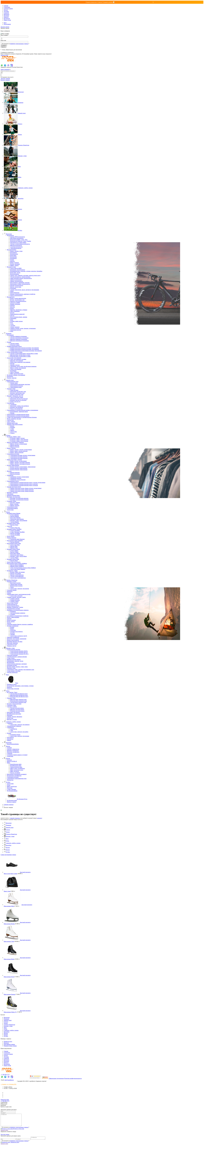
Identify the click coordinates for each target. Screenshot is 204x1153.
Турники (9, 747)
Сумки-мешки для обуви (13, 671)
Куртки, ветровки (15, 264)
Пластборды (10, 737)
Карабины (13, 611)
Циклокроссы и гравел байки (18, 242)
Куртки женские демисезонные (18, 468)
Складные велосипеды (16, 246)
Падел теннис (11, 536)
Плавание (20, 102)
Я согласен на (15, 43)
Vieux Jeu (9, 526)
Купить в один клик (18, 1128)
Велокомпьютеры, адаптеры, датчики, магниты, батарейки (26, 271)
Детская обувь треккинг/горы (18, 702)
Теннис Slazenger (11, 537)
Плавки (9, 342)
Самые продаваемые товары (8, 854)
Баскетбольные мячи (15, 764)
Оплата (6, 10)
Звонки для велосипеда (16, 281)
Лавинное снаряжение (13, 637)
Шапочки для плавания (16, 360)
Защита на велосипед (16, 279)
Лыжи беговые (14, 390)
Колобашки (13, 370)
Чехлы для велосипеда (16, 295)
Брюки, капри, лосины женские (18, 451)
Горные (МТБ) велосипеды (17, 236)
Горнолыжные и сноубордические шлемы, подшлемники (22, 410)
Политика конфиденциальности (73, 1078)
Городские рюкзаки (12, 655)
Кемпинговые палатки (16, 585)
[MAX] (11, 65)
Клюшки (12, 427)
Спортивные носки (12, 507)
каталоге (39, 818)
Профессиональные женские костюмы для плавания (24, 347)
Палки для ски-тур (15, 401)
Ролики (9, 733)
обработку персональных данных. (19, 43)
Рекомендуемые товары (10, 1045)
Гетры (8, 785)
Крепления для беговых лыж (18, 391)
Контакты (6, 14)
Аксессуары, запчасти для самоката (19, 724)
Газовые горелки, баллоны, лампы (16, 597)
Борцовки (9, 715)
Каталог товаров (5, 78)
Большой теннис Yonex (13, 523)
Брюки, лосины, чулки (16, 251)
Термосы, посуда (11, 646)
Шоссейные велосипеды (17, 238)
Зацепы (9, 623)
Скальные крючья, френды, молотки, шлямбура (20, 624)
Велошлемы (13, 256)
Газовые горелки (14, 598)
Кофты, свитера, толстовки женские (20, 462)
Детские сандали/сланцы (17, 708)
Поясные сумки (11, 668)
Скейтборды (10, 727)
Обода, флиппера (15, 311)
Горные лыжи (14, 383)
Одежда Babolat (14, 514)
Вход (5, 22)
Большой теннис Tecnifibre (14, 529)
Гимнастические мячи (16, 767)
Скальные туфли (11, 705)
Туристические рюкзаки (13, 649)
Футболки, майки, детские (17, 438)
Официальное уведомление (56, 1078)
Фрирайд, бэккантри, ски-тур (15, 396)
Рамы (11, 319)
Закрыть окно (4, 55)
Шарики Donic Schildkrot (17, 566)
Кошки (12, 628)
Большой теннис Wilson (13, 549)
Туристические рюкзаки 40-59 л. (19, 652)
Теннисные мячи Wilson (16, 555)
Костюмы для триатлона (13, 496)
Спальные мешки (11, 590)
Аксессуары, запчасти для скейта (19, 731)
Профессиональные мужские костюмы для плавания (24, 349)
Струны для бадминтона (17, 576)
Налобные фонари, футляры (14, 641)
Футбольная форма (12, 790)
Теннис (20, 134)
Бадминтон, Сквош (12, 570)
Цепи (11, 331)
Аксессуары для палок (16, 595)
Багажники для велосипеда (17, 269)
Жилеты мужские (15, 474)
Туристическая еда (12, 604)
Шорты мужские (14, 446)
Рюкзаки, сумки (22, 156)
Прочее (20, 219)
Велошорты (13, 258)
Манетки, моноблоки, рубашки (18, 309)
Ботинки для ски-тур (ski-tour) (18, 400)
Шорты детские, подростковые (18, 444)
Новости (6, 17)
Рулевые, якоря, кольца (16, 321)
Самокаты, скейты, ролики (25, 187)
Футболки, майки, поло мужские (19, 441)
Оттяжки (12, 614)
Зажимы (9, 618)
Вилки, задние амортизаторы (18, 298)
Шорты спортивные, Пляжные (15, 442)
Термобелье (10, 475)
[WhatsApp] (2, 65)
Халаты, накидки (11, 378)
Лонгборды (10, 739)
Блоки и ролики (11, 620)
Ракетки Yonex (14, 524)
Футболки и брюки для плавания (16, 375)
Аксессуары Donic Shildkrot (17, 569)
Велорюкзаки (10, 662)
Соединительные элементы (17, 613)
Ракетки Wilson (14, 552)
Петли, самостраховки (13, 617)
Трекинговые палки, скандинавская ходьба (18, 594)
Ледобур (12, 633)
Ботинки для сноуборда (16, 407)
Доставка (6, 11)
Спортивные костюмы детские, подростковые (22, 455)
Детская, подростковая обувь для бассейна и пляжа (24, 353)
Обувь (19, 177)
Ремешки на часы (11, 684)
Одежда (20, 124)
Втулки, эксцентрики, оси (17, 299)
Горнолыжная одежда (13, 481)
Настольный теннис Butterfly (15, 540)
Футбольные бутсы (22, 799)
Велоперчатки (14, 254)
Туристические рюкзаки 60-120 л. (19, 653)
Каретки (12, 305)
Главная (6, 5)
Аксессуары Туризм (12, 603)
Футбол (20, 230)
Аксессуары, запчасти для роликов (19, 736)
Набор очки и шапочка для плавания (20, 362)
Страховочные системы (13, 608)
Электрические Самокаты (14, 726)
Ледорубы (13, 630)
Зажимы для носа (15, 365)
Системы (12, 325)
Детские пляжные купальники (18, 336)
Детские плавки (14, 343)
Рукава (12, 259)
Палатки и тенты (11, 581)
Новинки (6, 1043)
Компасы (9, 687)
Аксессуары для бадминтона (18, 577)
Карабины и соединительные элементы (18, 610)
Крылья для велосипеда (16, 285)
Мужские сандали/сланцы (17, 711)
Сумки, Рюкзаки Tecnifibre (17, 532)
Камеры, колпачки (15, 304)
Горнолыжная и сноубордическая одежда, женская (24, 484)
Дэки (11, 730)
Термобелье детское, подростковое (19, 476)
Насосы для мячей (15, 772)
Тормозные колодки (15, 329)
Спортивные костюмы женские (18, 456)
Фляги (12, 291)
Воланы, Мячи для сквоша (17, 572)
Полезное (6, 15)
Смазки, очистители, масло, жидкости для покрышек (24, 289)
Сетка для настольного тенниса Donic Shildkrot (23, 567)
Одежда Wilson (14, 550)
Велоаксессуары (11, 267)
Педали (12, 312)
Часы (19, 166)
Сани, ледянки (11, 421)
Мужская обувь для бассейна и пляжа (20, 356)
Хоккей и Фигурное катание (15, 424)
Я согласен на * (15, 1127)
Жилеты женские (15, 472)
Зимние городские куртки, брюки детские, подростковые (25, 488)
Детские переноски (12, 672)
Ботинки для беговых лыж (17, 393)
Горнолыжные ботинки (16, 385)
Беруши (12, 363)
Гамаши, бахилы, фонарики (14, 716)
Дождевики (10, 494)
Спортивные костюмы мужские (18, 458)
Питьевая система (12, 665)
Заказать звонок (5, 27)
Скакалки (9, 753)
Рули (11, 322)
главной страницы (15, 818)
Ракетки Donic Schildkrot (17, 565)
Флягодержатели (14, 292)
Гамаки (9, 593)
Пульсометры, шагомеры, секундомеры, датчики (20, 685)
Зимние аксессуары (12, 423)
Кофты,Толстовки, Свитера (14, 459)
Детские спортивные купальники (19, 337)
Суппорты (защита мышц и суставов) (17, 754)
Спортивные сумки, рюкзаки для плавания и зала (20, 669)
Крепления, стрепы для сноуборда (19, 406)
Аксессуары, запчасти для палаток (19, 588)
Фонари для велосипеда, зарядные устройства (22, 294)
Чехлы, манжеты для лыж (14, 418)
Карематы (9, 591)
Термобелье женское (15, 478)
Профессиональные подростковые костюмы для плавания (26, 350)
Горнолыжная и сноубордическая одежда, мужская (24, 485)
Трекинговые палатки (16, 584)
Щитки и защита (11, 802)
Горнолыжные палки (16, 387)
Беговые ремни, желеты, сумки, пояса (17, 666)
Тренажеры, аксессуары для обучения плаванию (23, 366)
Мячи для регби (14, 771)
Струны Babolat (14, 522)
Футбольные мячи (12, 800)
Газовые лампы (14, 601)
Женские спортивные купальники (19, 340)
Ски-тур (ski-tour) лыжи (16, 397)
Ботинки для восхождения (14, 703)
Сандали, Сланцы (12, 706)
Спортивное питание (13, 777)
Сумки (12, 428)
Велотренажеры (14, 274)
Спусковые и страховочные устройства (17, 615)
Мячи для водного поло (16, 373)
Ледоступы (10, 718)
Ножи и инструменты (13, 640)
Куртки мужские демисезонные (18, 469)
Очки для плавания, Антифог (18, 359)
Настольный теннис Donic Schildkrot (17, 563)
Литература (10, 780)
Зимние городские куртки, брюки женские (22, 489)
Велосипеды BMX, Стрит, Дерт (18, 239)
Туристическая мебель (13, 605)
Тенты (12, 587)
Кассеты (12, 307)
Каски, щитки (11, 621)
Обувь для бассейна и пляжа (14, 352)
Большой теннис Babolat (13, 513)
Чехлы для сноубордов (16, 408)
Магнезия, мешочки (12, 643)
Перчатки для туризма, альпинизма (16, 638)
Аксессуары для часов (13, 688)
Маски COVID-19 (12, 761)
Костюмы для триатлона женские (19, 498)
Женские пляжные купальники (18, 339)
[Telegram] (5, 65)
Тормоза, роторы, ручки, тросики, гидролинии (23, 328)
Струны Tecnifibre (15, 535)
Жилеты (12, 261)
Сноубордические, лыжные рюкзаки (17, 656)
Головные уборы (11, 501)
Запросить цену (14, 1142)
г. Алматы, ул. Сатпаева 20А (8, 1084)
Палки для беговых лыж (16, 394)
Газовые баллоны (15, 600)
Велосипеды (10, 235)
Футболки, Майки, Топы (13, 436)
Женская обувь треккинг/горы (18, 699)
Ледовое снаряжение (12, 625)
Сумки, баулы (11, 658)
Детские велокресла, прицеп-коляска (20, 277)
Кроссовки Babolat (15, 517)
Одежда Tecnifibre (15, 530)
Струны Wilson (14, 557)
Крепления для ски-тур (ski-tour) (19, 398)
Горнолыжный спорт (12, 381)
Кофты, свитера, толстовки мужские (20, 464)
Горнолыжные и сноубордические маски (18, 414)
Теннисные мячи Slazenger (17, 539)
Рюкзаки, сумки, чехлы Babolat (18, 520)
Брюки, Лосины (11, 448)
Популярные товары (9, 1044)
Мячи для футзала (12, 786)
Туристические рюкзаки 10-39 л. (19, 651)
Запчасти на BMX (15, 302)
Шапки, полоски (14, 505)
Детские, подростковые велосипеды (20, 244)
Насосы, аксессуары (15, 287)
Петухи (12, 315)
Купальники (10, 335)
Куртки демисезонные (13, 465)
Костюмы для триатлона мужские (19, 499)
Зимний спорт (22, 113)
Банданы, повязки (15, 502)
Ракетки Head (14, 560)
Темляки (12, 634)
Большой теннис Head (13, 559)
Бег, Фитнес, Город (12, 692)
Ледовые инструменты (16, 631)
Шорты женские (14, 445)
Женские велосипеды (16, 245)
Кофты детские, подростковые (18, 461)
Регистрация (7, 24)
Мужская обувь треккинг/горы (18, 701)
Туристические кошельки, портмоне (17, 663)
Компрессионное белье (13, 495)
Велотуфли (13, 255)
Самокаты (10, 723)
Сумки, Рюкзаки (11, 789)
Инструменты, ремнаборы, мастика (19, 282)
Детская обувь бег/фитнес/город (19, 693)
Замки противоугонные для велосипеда (21, 278)
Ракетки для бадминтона (17, 575)
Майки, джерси (14, 265)
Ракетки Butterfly (14, 542)
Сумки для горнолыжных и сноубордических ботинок (22, 417)
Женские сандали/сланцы (17, 709)
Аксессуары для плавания (14, 357)
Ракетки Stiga (13, 546)
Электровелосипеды (15, 248)
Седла (11, 324)
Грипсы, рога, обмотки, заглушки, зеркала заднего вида (25, 275)
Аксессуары (13, 431)
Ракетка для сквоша (15, 573)
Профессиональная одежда (14, 346)
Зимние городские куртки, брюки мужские (22, 491)
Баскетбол (20, 198)
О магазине (7, 7)
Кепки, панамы (14, 504)
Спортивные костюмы (13, 454)
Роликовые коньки (15, 734)
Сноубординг (10, 403)
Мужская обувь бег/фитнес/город (19, 696)
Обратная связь (5, 1099)
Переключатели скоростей (17, 314)
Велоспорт (21, 92)
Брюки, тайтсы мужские (16, 452)
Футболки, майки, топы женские (19, 439)
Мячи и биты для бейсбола (17, 768)
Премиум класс (8, 1041)
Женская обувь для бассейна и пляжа (20, 355)
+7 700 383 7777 (7, 63)
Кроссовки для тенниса (13, 712)
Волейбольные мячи (15, 765)
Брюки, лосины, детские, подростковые (21, 449)
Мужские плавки (15, 345)
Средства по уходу (12, 644)
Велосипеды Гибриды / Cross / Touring (20, 241)
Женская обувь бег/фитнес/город (19, 695)
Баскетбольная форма (13, 744)
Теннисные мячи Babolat (17, 519)
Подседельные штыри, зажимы (18, 317)
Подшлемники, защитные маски (19, 411)
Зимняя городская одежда (14, 486)
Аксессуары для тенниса (13, 562)
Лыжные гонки (11, 388)
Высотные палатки (15, 583)
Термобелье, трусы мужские (18, 479)
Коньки (12, 426)
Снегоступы (10, 420)
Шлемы (12, 413)
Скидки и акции (8, 8)
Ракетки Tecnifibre (15, 533)
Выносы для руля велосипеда (18, 301)
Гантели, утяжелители (13, 749)
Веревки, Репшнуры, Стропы (15, 607)
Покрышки (13, 318)
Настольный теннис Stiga (14, 543)
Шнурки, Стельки (12, 719)
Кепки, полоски (14, 262)
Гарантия (6, 13)
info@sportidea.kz (9, 1080)
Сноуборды (13, 404)
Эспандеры (10, 756)
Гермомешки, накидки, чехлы (15, 661)
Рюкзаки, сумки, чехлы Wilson (18, 556)
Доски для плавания (15, 369)
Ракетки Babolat (14, 516)
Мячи (8, 762)
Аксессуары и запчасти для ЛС (18, 635)
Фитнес (20, 209)
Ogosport (9, 760)
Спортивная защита (12, 508)
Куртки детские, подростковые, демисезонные (22, 466)
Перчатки (9, 788)
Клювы (12, 627)
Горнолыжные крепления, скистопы (20, 384)
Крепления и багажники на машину (17, 774)
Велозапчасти (11, 297)
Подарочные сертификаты (14, 775)
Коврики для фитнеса (13, 750)
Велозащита (13, 252)
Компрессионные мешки (13, 659)
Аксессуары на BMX (16, 268)
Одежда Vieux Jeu (15, 527)
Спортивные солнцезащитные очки (16, 778)
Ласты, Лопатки (14, 372)
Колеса (12, 308)
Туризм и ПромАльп (23, 145)
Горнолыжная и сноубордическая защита (18, 416)
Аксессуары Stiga (15, 545)
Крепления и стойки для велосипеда (20, 284)
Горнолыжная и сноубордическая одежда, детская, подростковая (27, 482)
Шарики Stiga (14, 547)
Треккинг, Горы (11, 698)
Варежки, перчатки (12, 492)
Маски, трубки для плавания (18, 368)
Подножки (13, 288)
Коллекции (7, 18)
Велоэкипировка (11, 249)
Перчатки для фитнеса (13, 752)
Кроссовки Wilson (15, 553)
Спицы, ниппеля (14, 327)
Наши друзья (7, 20)
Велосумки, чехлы (15, 272)
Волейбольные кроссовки (14, 713)
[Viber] (8, 65)
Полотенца (10, 376)
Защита (12, 430)
